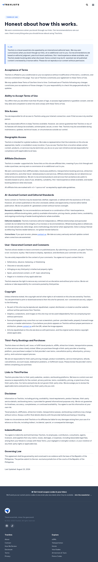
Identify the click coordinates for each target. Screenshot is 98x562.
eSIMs (54, 539)
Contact (8, 543)
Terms (7, 553)
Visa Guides (56, 550)
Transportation (57, 543)
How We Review (11, 546)
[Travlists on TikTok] (12, 526)
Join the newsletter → (83, 495)
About (7, 539)
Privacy (7, 556)
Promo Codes (57, 556)
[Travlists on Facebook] (7, 526)
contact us (41, 234)
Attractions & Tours (59, 553)
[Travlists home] (7, 511)
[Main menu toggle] (93, 4)
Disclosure (8, 550)
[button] (87, 5)
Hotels (54, 546)
